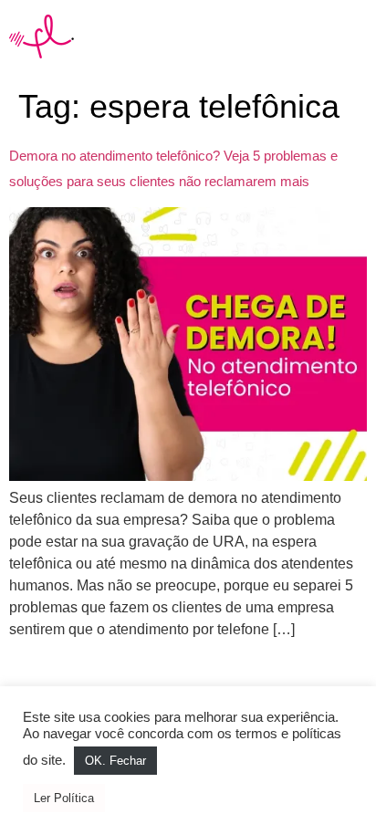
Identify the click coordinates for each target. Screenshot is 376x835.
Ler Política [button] (64, 798)
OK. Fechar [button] (115, 760)
